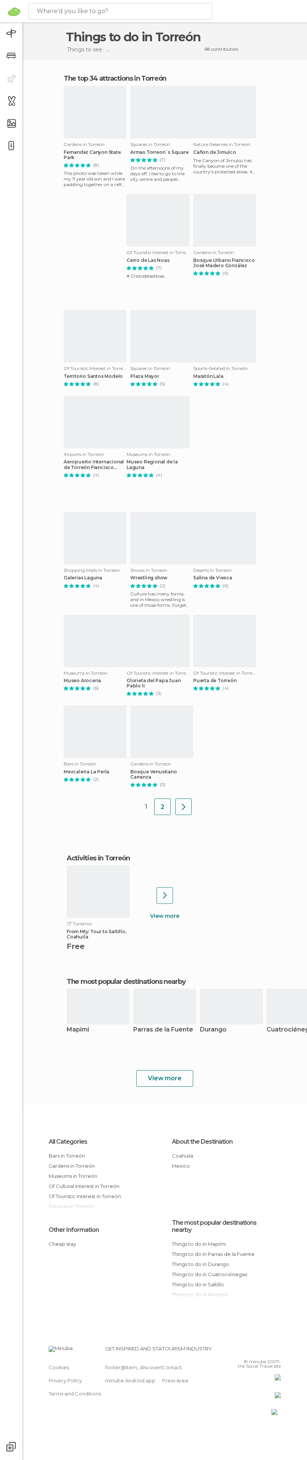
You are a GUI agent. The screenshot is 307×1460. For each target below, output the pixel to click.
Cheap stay (62, 1244)
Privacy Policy (65, 1380)
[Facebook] (246, 1350)
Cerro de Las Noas (148, 260)
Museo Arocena (82, 680)
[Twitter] (256, 1350)
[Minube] (14, 11)
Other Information (74, 1229)
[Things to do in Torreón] (183, 806)
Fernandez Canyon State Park (92, 155)
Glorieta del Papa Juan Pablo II (154, 683)
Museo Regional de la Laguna (152, 464)
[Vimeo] (266, 1350)
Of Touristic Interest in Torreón (85, 1196)
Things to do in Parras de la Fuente (213, 1254)
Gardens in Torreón (72, 1166)
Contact (172, 1367)
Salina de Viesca (212, 577)
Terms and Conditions (75, 1394)
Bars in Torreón (67, 1156)
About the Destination (202, 1141)
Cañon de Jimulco (214, 152)
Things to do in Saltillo (198, 1284)
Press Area (175, 1380)
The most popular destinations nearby (126, 981)
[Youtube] (276, 1350)
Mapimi (78, 1030)
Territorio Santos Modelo (93, 376)
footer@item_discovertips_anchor (147, 1367)
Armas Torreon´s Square (159, 152)
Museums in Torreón (73, 1176)
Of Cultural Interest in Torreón (84, 1186)
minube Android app (130, 1380)
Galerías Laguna (83, 577)
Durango (213, 1030)
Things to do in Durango (200, 1264)
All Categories (68, 1141)
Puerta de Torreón (215, 680)
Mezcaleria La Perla (86, 771)
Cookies (59, 1367)
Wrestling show (148, 577)
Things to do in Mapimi (199, 1244)
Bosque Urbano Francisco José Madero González (224, 263)
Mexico (181, 1166)
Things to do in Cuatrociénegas (209, 1274)
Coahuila (182, 1156)
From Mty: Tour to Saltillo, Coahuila (97, 934)
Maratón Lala (208, 376)
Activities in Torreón (98, 858)
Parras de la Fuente (163, 1030)
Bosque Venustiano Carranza (153, 774)
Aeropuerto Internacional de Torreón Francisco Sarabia (94, 464)
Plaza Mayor (144, 376)
